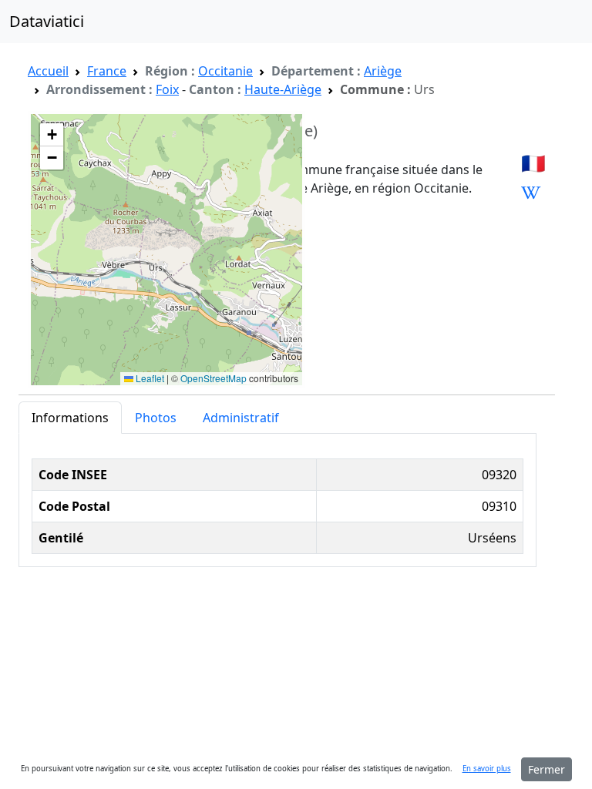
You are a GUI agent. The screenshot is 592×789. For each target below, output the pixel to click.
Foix (167, 89)
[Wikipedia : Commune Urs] (530, 192)
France (106, 70)
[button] (51, 134)
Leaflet (148, 377)
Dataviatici (46, 21)
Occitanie (225, 70)
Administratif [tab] (241, 417)
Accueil (48, 70)
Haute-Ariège (282, 89)
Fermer (546, 769)
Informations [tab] (70, 417)
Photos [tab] (156, 417)
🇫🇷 (533, 162)
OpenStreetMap (213, 377)
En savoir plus (486, 769)
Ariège (383, 70)
